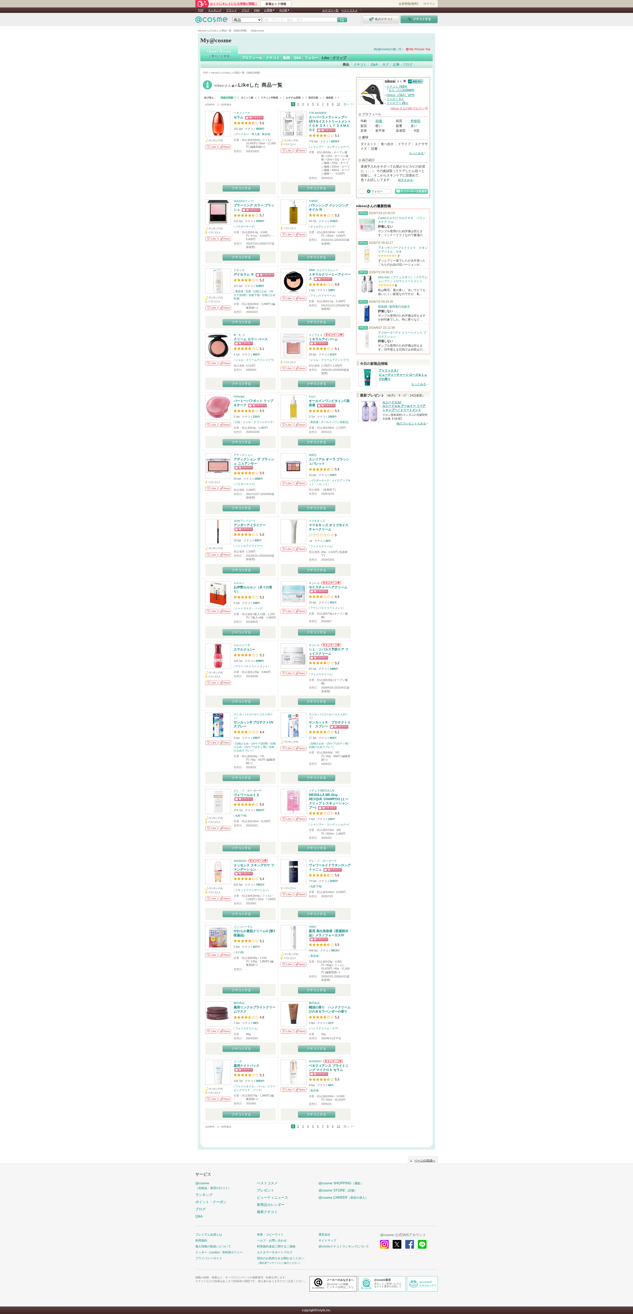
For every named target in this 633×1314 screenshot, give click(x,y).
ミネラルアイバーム (323, 339)
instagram (384, 1244)
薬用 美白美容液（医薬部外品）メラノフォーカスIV (328, 933)
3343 (259, 221)
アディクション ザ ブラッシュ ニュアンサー (254, 461)
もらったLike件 (401, 90)
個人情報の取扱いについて (213, 1246)
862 (255, 354)
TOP (200, 10)
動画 (286, 58)
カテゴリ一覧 (330, 10)
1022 (333, 880)
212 (332, 354)
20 (326, 540)
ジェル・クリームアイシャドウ (254, 359)
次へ (346, 104)
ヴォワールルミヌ (246, 795)
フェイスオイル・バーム (250, 1086)
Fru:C (312, 396)
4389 (259, 660)
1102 (333, 221)
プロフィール (252, 58)
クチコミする (241, 188)
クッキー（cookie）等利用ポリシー (219, 1252)
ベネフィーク (242, 112)
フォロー (311, 58)
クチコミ (273, 58)
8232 (334, 141)
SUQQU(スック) (244, 200)
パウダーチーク (244, 226)
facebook (409, 1244)
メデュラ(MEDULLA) (321, 790)
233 (255, 416)
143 (332, 474)
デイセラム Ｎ (244, 274)
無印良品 (239, 1002)
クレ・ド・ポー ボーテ (248, 790)
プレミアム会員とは (208, 1234)
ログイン (429, 3)
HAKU (312, 926)
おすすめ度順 (293, 97)
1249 (259, 285)
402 (332, 737)
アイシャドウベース (322, 295)
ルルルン (239, 582)
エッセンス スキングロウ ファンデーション (254, 867)
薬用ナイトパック (246, 1065)
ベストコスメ (349, 10)
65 (329, 1085)
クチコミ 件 (396, 86)
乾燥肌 (415, 121)
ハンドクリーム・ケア (324, 1028)
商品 (346, 64)
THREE (313, 200)
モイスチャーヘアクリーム (328, 587)
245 (255, 737)
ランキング (215, 10)
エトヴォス (315, 334)
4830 (259, 128)
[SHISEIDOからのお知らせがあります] (257, 860)
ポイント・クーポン (210, 1202)
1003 (331, 416)
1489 (333, 668)
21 (329, 1022)
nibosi (248, 85)
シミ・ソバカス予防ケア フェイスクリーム (328, 651)
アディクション (243, 454)
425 (256, 540)
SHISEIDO (240, 860)
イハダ (238, 1061)
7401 (259, 884)
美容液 (266, 134)
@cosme (213, 1185)
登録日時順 (227, 97)
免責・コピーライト (270, 1234)
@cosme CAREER (343, 1197)
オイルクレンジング (322, 226)
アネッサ (239, 270)
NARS (312, 454)
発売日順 (313, 97)
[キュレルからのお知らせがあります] (330, 582)
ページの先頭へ (424, 1160)
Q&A (257, 10)
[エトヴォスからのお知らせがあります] (333, 334)
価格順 (329, 97)
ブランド (231, 10)
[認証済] (415, 81)
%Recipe (239, 396)
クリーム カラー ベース (251, 339)
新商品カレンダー (271, 1205)
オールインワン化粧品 (334, 422)
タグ (385, 64)
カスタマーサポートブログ (275, 1252)
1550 (257, 478)
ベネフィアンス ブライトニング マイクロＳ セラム (328, 1068)
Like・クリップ (334, 58)
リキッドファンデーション (251, 890)
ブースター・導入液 (247, 134)
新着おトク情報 (276, 4)
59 (254, 1022)
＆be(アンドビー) (244, 520)
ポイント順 (247, 97)
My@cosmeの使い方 (388, 49)
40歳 (378, 121)
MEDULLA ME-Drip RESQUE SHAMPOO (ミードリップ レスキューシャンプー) (328, 801)
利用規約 (201, 1240)
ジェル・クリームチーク (258, 422)
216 (330, 819)
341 (332, 602)
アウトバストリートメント (326, 607)
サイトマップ (327, 1240)
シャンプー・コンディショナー (329, 146)
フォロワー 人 (397, 103)
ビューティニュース (272, 1197)
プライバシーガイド (208, 1258)
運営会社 (324, 1234)
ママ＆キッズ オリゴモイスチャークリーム (328, 527)
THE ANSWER (317, 112)
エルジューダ (242, 645)
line (422, 1244)
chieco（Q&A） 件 (400, 95)
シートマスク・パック (248, 608)
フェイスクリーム (321, 546)
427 (255, 946)
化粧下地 (254, 295)
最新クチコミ (267, 1212)
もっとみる (416, 153)
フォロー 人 (395, 99)
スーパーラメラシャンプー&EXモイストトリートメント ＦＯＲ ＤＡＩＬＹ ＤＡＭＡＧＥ (330, 123)
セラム (238, 117)
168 (255, 602)
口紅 (238, 422)
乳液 (248, 291)
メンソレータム (243, 926)
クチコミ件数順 (269, 97)
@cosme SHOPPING (340, 1183)
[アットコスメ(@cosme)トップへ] (211, 21)
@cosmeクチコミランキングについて (343, 1246)
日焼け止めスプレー (321, 746)
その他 (239, 952)
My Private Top (419, 49)
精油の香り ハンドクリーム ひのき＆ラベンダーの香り (331, 1009)
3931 (259, 810)
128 (330, 290)
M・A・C (239, 334)
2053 (259, 1080)
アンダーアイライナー (250, 525)
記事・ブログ (402, 64)
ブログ (245, 10)
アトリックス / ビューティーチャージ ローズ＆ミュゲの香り (403, 375)
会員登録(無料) (408, 3)
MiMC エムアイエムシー (323, 270)
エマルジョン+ (244, 649)
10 (338, 104)
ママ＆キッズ (317, 520)
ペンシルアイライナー (248, 545)
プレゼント (265, 1190)
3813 (334, 950)
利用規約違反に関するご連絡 (276, 1246)
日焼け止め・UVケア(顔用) (251, 743)
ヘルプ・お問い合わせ (272, 1240)
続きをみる (405, 180)
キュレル (314, 582)
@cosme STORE (337, 1190)
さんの (409, 108)
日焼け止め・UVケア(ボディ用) (329, 743)
